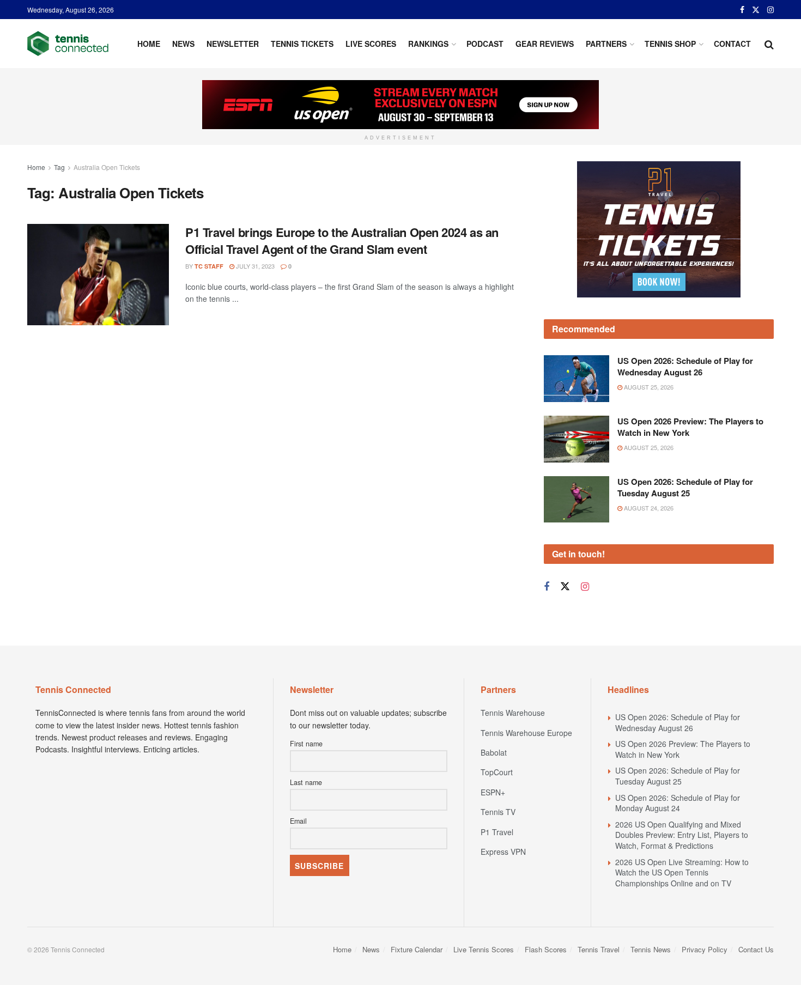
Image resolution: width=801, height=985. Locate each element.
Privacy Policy (704, 949)
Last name (306, 782)
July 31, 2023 (254, 266)
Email (298, 821)
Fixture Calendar (416, 949)
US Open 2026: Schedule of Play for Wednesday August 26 (685, 366)
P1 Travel (497, 831)
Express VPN (503, 851)
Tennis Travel (599, 949)
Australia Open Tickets (107, 167)
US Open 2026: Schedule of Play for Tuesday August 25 (685, 487)
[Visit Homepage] (67, 43)
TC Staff (209, 266)
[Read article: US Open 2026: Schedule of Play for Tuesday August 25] (576, 499)
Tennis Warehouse (513, 712)
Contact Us (756, 949)
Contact (732, 43)
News (183, 43)
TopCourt (497, 772)
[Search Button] (769, 43)
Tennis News (650, 949)
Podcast (484, 43)
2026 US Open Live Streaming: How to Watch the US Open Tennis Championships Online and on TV (682, 872)
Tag (59, 167)
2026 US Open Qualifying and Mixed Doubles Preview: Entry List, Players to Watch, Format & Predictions (681, 835)
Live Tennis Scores (483, 949)
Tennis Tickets (302, 43)
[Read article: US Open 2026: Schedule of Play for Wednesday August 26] (576, 378)
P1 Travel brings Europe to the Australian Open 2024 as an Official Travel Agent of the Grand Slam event (342, 240)
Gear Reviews (544, 43)
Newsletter (233, 43)
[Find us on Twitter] (756, 10)
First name (306, 744)
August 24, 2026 (647, 507)
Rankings (428, 43)
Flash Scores (546, 949)
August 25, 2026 (647, 386)
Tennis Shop (670, 43)
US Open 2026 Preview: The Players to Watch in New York (690, 427)
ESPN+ (493, 792)
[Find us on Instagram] (770, 10)
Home (148, 43)
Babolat (494, 752)
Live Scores (370, 43)
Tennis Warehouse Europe (526, 732)
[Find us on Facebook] (742, 10)
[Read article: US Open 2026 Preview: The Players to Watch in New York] (576, 439)
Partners (606, 43)
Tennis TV (498, 811)
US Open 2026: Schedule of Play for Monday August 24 (677, 803)
